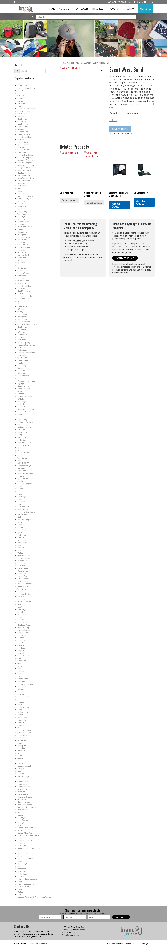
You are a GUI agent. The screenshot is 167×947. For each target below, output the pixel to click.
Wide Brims (22, 589)
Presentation (22, 632)
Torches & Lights (24, 198)
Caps (19, 779)
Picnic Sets (21, 661)
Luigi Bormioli (22, 340)
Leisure (20, 414)
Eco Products (22, 794)
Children (20, 638)
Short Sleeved (22, 853)
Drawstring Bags (24, 342)
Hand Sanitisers (23, 173)
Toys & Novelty (23, 887)
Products (64, 8)
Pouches (20, 106)
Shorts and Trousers (25, 858)
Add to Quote (120, 129)
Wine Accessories (24, 214)
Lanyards (21, 250)
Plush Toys (21, 720)
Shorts (20, 856)
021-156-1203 (69, 932)
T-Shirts (20, 455)
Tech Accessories (24, 111)
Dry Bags (21, 648)
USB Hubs (21, 188)
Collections (72, 62)
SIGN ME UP (121, 917)
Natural (20, 368)
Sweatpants (22, 745)
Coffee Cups (22, 152)
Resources (97, 8)
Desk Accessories (24, 437)
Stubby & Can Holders (26, 345)
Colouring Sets (23, 507)
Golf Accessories (24, 427)
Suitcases (21, 681)
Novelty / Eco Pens (25, 833)
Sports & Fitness (24, 237)
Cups (19, 761)
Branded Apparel (24, 766)
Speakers (21, 209)
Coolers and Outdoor (25, 786)
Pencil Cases (22, 406)
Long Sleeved (22, 820)
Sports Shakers (23, 144)
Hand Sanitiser (23, 124)
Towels (20, 229)
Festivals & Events (24, 396)
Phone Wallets (23, 150)
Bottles (20, 763)
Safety (19, 673)
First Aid (20, 139)
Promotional (22, 504)
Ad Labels (21, 288)
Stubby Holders (23, 281)
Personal (20, 476)
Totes (19, 881)
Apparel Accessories (25, 599)
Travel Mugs (22, 114)
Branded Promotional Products (29, 848)
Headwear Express (24, 227)
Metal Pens (21, 830)
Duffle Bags (22, 717)
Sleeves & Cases (24, 134)
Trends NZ (21, 573)
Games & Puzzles (24, 386)
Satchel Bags (22, 679)
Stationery (21, 686)
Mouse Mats (22, 201)
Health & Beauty (24, 602)
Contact (131, 8)
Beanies (20, 774)
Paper (19, 265)
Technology (22, 738)
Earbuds (20, 193)
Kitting (19, 491)
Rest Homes (22, 566)
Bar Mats (21, 468)
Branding (114, 113)
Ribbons (20, 394)
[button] (101, 70)
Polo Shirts (21, 846)
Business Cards (23, 255)
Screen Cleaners (23, 180)
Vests (19, 894)
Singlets (20, 861)
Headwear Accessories (26, 625)
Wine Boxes (22, 458)
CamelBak (21, 242)
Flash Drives (22, 206)
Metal (19, 522)
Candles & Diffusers (25, 155)
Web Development (114, 943)
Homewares (22, 810)
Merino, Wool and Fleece (27, 828)
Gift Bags (21, 332)
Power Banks (22, 126)
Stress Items (22, 404)
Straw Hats (21, 257)
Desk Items (22, 283)
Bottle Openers (23, 578)
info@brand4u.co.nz (142, 2)
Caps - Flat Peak (23, 412)
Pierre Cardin (22, 568)
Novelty (20, 596)
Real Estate (21, 563)
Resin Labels (22, 224)
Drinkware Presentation (26, 160)
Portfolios (21, 722)
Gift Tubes (21, 304)
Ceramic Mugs (23, 121)
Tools (19, 417)
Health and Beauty (24, 804)
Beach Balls (22, 537)
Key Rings (21, 216)
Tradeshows (22, 270)
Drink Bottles (22, 183)
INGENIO (21, 103)
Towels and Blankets (25, 884)
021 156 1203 (119, 2)
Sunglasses (21, 481)
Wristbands (21, 614)
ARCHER (20, 93)
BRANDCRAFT (23, 463)
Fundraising (22, 671)
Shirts (19, 668)
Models (20, 450)
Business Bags (23, 776)
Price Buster (22, 640)
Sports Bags (22, 863)
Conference (22, 306)
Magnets (20, 727)
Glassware (21, 129)
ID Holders (21, 347)
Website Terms (20, 943)
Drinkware (21, 689)
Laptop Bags (22, 142)
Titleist (20, 715)
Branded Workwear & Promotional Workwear (35, 897)
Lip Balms (21, 116)
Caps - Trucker (23, 445)
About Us (115, 8)
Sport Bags (21, 612)
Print (19, 691)
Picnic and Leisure (24, 840)
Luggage (20, 822)
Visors (19, 550)
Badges (20, 435)
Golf (19, 517)
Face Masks (22, 147)
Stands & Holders (24, 175)
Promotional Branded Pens (28, 835)
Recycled (20, 337)
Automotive (22, 334)
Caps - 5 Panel (23, 655)
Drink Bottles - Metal (25, 170)
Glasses (20, 758)
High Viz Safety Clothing (26, 807)
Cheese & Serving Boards (27, 324)
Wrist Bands (22, 540)
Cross (19, 98)
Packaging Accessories (26, 422)
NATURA (20, 399)
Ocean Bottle (22, 571)
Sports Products (23, 866)
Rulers (19, 378)
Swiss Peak (21, 530)
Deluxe (20, 704)
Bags (19, 771)
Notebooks (21, 219)
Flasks (19, 191)
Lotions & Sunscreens (26, 108)
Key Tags (21, 817)
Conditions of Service (38, 943)
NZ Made (21, 309)
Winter (20, 460)
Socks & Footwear (24, 707)
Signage (20, 383)
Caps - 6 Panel (23, 697)
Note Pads (21, 471)
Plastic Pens (22, 843)
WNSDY (20, 96)
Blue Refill (21, 301)
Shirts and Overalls (24, 851)
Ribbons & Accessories (26, 352)
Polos (19, 525)
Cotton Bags (22, 535)
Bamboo (20, 363)
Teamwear (21, 635)
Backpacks (21, 768)
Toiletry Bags (22, 576)
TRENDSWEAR (23, 429)
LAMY (19, 607)
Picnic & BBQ (22, 735)
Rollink (20, 499)
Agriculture (21, 748)
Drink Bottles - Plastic (26, 165)
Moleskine (21, 643)
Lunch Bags (22, 432)
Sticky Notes (22, 440)
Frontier (20, 101)
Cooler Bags (22, 645)
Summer (20, 424)
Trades (20, 709)
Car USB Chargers (24, 157)
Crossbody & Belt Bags (26, 88)
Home (52, 8)
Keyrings (20, 617)
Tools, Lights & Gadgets (27, 879)
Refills (19, 666)
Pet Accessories (23, 247)
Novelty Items (23, 581)
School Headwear (24, 733)
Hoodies (20, 812)
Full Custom (22, 239)
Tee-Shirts (21, 876)
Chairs (19, 699)
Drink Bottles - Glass (25, 178)
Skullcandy (21, 275)
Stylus (19, 743)
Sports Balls (22, 358)
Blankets (20, 260)
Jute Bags (21, 278)
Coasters (21, 658)
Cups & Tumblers (24, 137)
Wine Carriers (22, 245)
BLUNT (20, 753)
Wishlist (144, 8)
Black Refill (21, 329)
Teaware (20, 204)
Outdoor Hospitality (25, 196)
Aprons (20, 489)
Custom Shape (23, 273)
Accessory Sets (23, 85)
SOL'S (19, 676)
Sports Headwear (24, 478)
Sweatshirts (22, 560)
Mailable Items (23, 712)
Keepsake (21, 370)
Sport (19, 447)
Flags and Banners (24, 797)
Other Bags (22, 373)
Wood (19, 391)
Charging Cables (23, 168)
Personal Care (23, 132)
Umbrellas (21, 553)
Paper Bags (22, 314)
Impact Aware (22, 91)
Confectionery (23, 376)
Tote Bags (21, 609)
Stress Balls (22, 871)
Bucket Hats (22, 514)
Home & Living (23, 627)
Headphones (22, 119)
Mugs (19, 756)
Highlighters (22, 317)
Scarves (20, 293)
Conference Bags (24, 465)
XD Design (21, 496)
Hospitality (21, 751)
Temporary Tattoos (25, 684)
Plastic (20, 486)
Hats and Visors (23, 802)
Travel (19, 494)
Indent (19, 83)
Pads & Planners (24, 322)
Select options (69, 200)
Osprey (20, 311)
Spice (19, 532)
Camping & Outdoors (25, 296)
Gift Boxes (21, 268)
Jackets (20, 815)
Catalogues (82, 8)
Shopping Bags (23, 401)
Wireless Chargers (24, 162)
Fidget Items (22, 650)
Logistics (20, 527)
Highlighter (21, 234)
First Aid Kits (22, 186)
